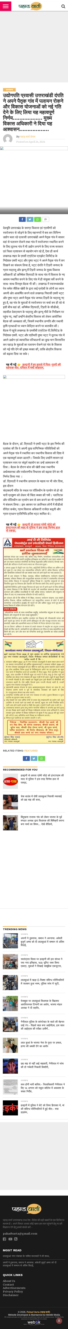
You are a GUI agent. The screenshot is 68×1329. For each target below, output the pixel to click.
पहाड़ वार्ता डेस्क (27, 136)
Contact (8, 1284)
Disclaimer (11, 1295)
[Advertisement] (34, 47)
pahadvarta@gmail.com (20, 1233)
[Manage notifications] (59, 1321)
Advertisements (14, 1288)
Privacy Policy (13, 1291)
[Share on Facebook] (22, 218)
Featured (31, 750)
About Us (9, 1281)
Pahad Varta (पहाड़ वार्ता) (38, 1312)
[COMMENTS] (45, 218)
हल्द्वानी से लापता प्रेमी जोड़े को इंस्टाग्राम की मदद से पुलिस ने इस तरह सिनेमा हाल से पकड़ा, (42, 779)
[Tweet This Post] (29, 218)
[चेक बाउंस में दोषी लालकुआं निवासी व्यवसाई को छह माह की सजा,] (10, 802)
